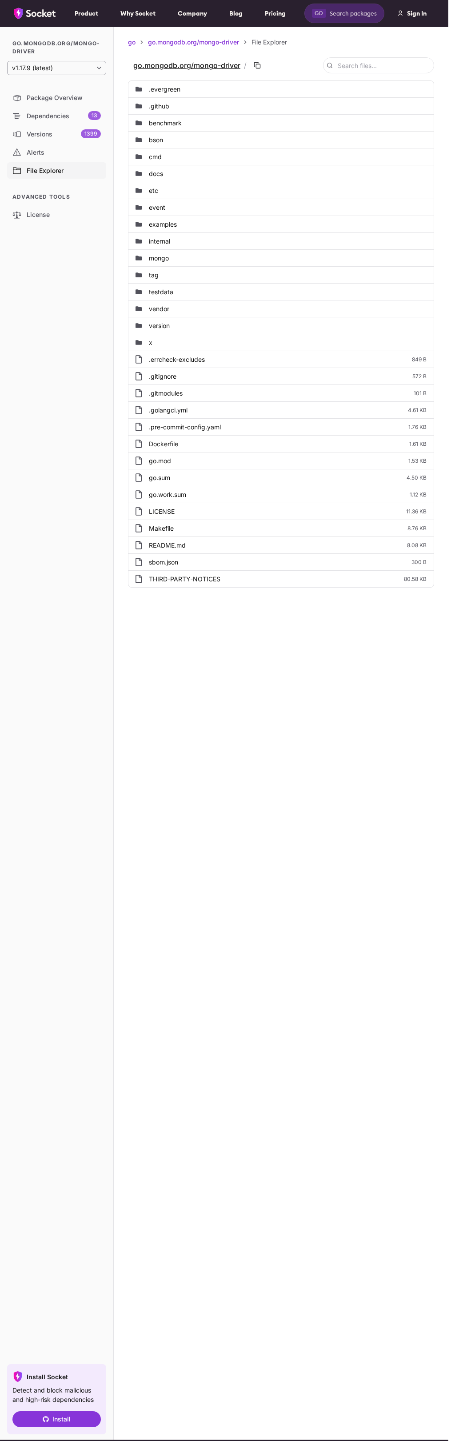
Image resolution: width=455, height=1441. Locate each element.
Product (86, 13)
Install (61, 1419)
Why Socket (138, 13)
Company (192, 13)
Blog (236, 13)
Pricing (275, 13)
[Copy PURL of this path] (257, 65)
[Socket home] (35, 13)
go (132, 42)
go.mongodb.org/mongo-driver (193, 42)
